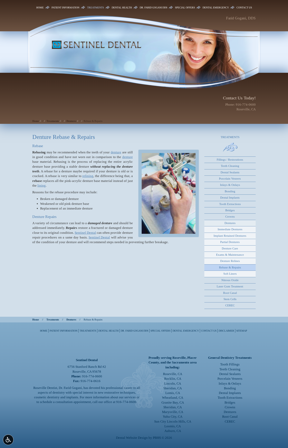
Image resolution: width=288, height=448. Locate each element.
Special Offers (185, 7)
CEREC (230, 305)
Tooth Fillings (230, 364)
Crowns (230, 216)
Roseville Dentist (45, 388)
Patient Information (65, 7)
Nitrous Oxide (230, 280)
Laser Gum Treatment (230, 286)
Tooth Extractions (230, 204)
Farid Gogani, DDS (241, 18)
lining (41, 185)
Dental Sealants (230, 172)
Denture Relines (230, 261)
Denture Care (230, 248)
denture (116, 152)
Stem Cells (230, 299)
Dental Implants (230, 197)
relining (87, 176)
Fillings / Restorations (230, 159)
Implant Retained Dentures (230, 235)
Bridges (230, 210)
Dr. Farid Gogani (70, 388)
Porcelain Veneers (230, 178)
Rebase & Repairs (230, 267)
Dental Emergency (216, 7)
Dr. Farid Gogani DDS (153, 7)
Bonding (230, 191)
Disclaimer (226, 330)
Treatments (95, 7)
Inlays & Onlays (230, 184)
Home (40, 7)
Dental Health (122, 7)
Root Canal (230, 292)
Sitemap (241, 330)
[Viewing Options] (8, 440)
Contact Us (244, 7)
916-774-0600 (246, 104)
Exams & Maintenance (230, 254)
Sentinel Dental (85, 233)
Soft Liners (230, 273)
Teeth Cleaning (230, 165)
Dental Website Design (132, 438)
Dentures (71, 121)
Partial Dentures (230, 242)
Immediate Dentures (230, 229)
